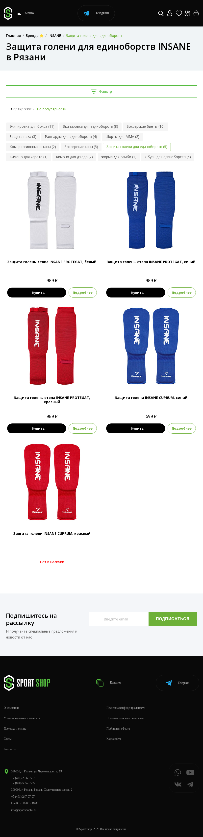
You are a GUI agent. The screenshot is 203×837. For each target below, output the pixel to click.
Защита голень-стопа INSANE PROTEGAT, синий (151, 261)
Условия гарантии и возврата (22, 718)
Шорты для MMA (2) (122, 136)
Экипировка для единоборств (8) (90, 126)
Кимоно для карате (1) (29, 156)
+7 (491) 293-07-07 (23, 778)
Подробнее (83, 292)
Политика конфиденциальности (125, 708)
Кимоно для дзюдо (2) (74, 156)
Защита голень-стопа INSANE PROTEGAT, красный (52, 399)
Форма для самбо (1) (118, 156)
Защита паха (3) (23, 136)
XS (43, 241)
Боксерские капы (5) (81, 146)
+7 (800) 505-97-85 (23, 783)
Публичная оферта (118, 728)
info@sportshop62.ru (23, 810)
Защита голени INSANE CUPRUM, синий (151, 397)
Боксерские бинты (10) (146, 126)
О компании (11, 708)
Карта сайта (113, 738)
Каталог (115, 682)
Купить (38, 292)
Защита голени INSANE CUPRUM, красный (52, 533)
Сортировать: (22, 108)
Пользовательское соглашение (125, 718)
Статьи (8, 738)
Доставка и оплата (15, 728)
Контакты (10, 749)
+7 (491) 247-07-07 (23, 796)
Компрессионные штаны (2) (33, 146)
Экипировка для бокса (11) (32, 126)
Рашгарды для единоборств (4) (71, 136)
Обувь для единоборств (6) (168, 156)
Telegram (102, 13)
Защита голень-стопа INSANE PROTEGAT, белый (52, 261)
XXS (34, 241)
